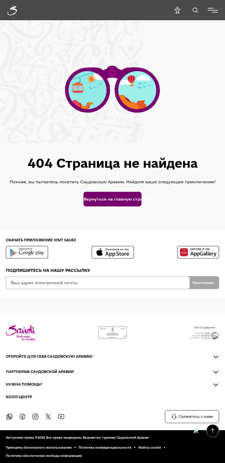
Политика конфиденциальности (105, 447)
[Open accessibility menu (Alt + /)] (177, 10)
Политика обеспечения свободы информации (44, 455)
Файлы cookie (149, 447)
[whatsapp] (9, 416)
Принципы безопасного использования (38, 447)
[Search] (195, 10)
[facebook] (22, 416)
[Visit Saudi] (20, 332)
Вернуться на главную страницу (112, 199)
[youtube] (60, 416)
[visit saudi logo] (18, 10)
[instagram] (35, 416)
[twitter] (48, 416)
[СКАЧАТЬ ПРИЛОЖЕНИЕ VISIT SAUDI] (27, 252)
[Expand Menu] (213, 10)
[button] (204, 434)
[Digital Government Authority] (112, 332)
